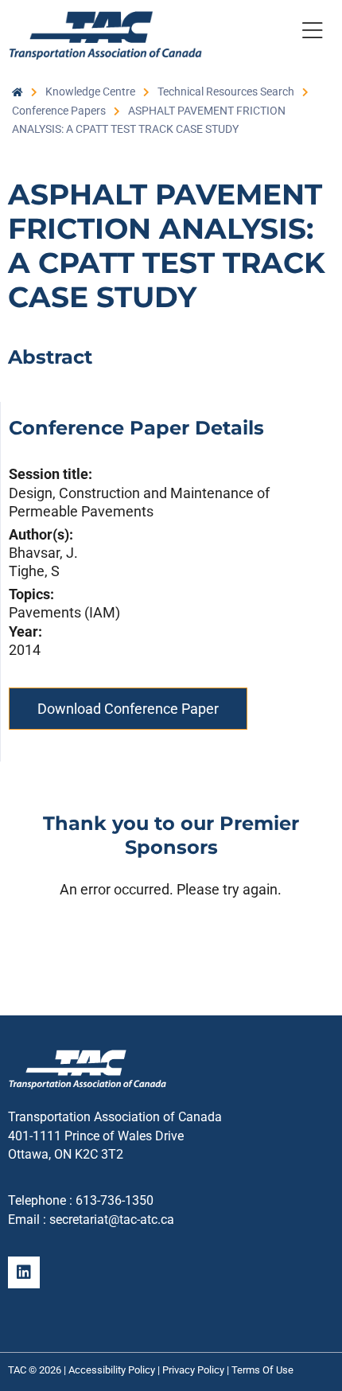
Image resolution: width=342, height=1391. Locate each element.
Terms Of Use (262, 1370)
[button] (311, 33)
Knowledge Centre (90, 91)
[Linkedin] (24, 1272)
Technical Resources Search (225, 91)
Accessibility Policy (111, 1370)
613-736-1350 (115, 1200)
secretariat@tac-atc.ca (111, 1219)
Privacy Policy (193, 1370)
